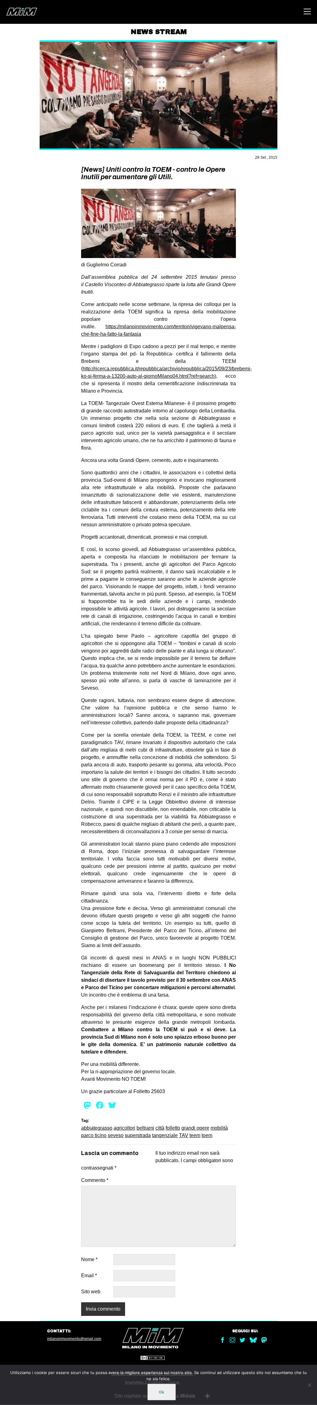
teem (194, 1135)
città (159, 1128)
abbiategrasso (96, 1128)
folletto (173, 1128)
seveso (116, 1135)
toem (207, 1135)
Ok (161, 1392)
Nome (89, 1259)
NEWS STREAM (159, 32)
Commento (94, 1180)
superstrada (138, 1135)
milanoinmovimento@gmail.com (74, 1339)
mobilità (219, 1128)
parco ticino (93, 1135)
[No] (309, 1385)
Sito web (90, 1291)
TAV (183, 1135)
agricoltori (124, 1128)
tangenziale (165, 1135)
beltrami (145, 1128)
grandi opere (195, 1128)
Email (89, 1275)
